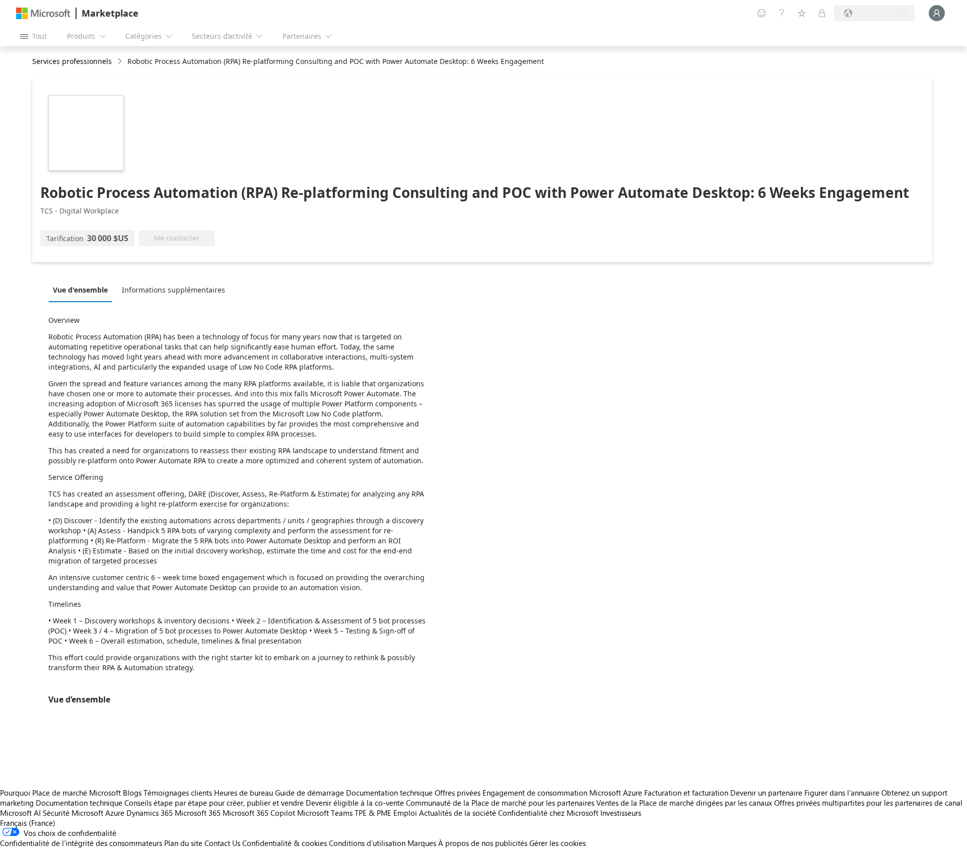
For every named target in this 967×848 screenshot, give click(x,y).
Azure (114, 813)
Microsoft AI (20, 813)
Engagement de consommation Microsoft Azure (563, 793)
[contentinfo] (120, 61)
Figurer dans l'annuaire (841, 793)
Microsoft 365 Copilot (259, 813)
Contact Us (222, 843)
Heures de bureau (243, 793)
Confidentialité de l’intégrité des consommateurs (81, 843)
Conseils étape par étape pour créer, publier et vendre (214, 803)
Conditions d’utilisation (367, 843)
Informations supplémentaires (173, 290)
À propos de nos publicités (482, 843)
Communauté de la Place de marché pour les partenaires (500, 803)
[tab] (82, 289)
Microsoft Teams (325, 813)
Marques (421, 843)
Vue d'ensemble (80, 290)
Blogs (132, 793)
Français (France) (27, 823)
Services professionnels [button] (72, 61)
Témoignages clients (178, 793)
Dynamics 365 (149, 813)
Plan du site (183, 843)
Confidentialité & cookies (284, 843)
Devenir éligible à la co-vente (355, 803)
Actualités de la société (457, 813)
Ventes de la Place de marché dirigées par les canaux (684, 803)
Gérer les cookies (557, 843)
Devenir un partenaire (766, 793)
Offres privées (457, 793)
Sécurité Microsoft (73, 813)
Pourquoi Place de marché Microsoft (60, 793)
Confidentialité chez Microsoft (548, 813)
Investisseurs (620, 813)
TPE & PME (373, 813)
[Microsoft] (43, 13)
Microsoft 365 (198, 813)
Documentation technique (389, 793)
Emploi (405, 813)
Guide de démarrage (309, 793)
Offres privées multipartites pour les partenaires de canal (868, 803)
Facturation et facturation (686, 793)
